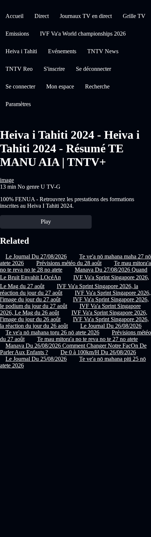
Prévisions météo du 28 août (69, 263)
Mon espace (60, 86)
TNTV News (102, 51)
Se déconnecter (93, 69)
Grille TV (134, 16)
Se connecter (20, 86)
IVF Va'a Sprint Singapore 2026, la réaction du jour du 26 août (74, 322)
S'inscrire (54, 69)
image (7, 180)
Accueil (14, 16)
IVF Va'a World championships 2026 (83, 33)
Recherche (97, 86)
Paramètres (18, 104)
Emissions (17, 33)
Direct (41, 16)
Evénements (62, 51)
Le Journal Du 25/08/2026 (36, 359)
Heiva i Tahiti (21, 51)
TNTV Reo (19, 69)
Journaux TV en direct (86, 16)
